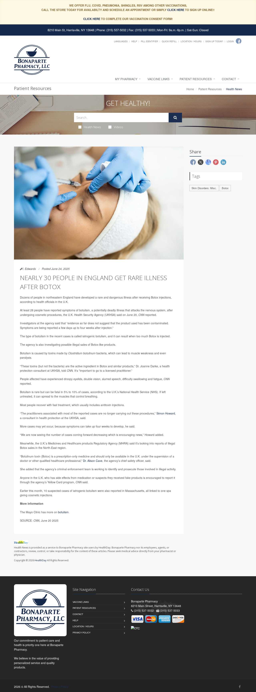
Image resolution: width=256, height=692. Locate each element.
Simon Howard (165, 413)
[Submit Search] (175, 117)
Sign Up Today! (214, 41)
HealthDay (40, 560)
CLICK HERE (175, 10)
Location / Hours (191, 41)
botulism (63, 512)
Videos (118, 127)
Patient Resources (196, 79)
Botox (225, 188)
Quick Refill (169, 41)
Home (190, 89)
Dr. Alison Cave (92, 461)
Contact (229, 79)
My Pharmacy (126, 79)
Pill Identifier (149, 41)
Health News (92, 127)
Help (134, 41)
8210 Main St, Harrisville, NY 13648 (71, 30)
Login (230, 41)
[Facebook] (238, 41)
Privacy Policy (81, 632)
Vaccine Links (158, 79)
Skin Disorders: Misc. (204, 188)
